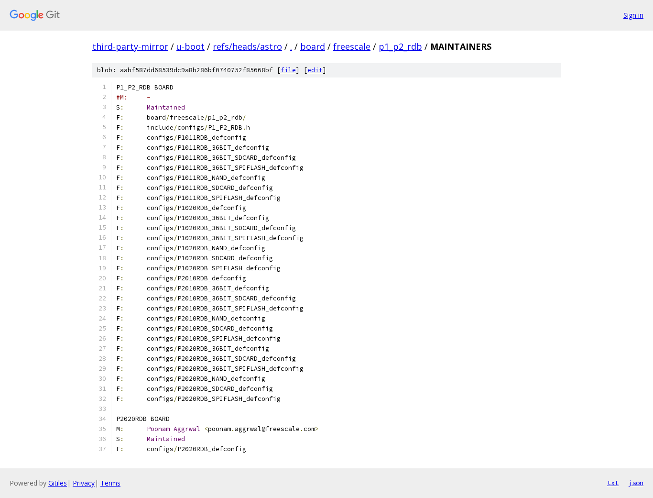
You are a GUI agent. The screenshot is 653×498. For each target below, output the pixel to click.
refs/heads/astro (247, 46)
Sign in (633, 15)
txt (613, 482)
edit (315, 70)
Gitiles (57, 482)
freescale (351, 46)
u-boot (190, 46)
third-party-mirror (130, 46)
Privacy (84, 482)
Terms (110, 482)
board (312, 46)
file (288, 70)
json (635, 482)
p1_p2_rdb (400, 46)
